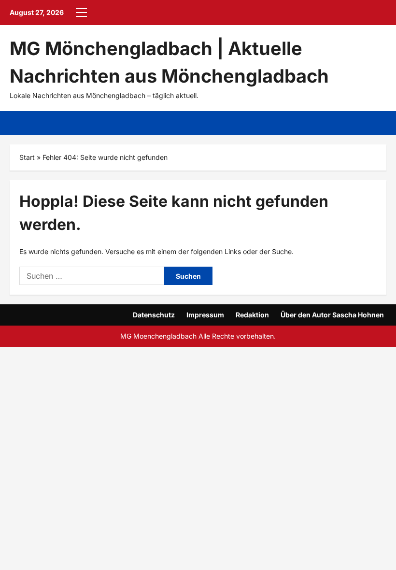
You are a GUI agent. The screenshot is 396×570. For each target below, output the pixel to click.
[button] (81, 12)
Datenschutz (154, 315)
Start (27, 157)
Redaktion (252, 315)
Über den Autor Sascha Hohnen (332, 315)
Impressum (205, 315)
